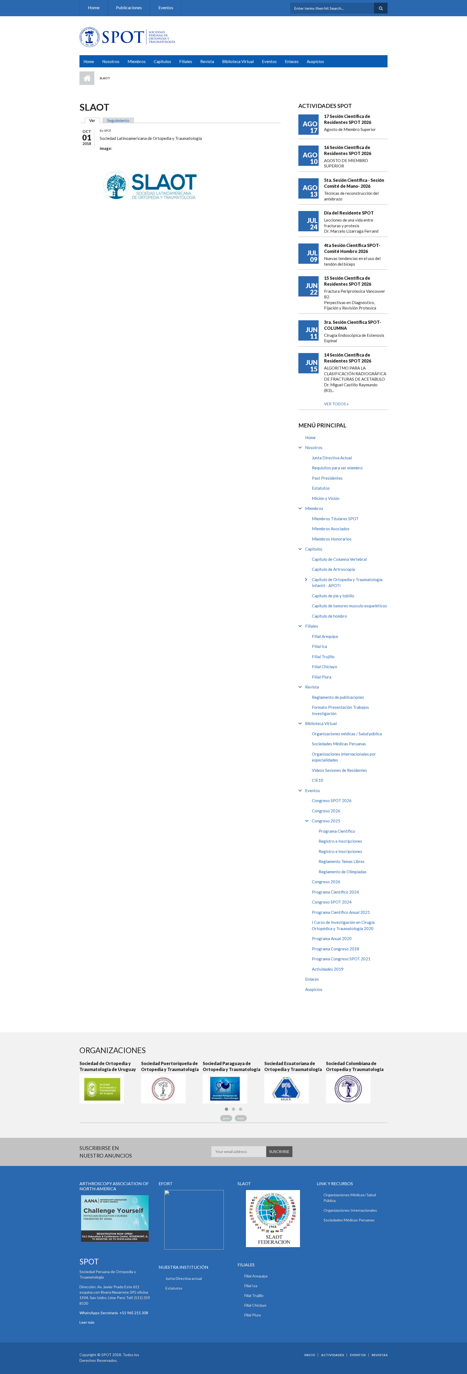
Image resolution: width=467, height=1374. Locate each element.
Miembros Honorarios (332, 538)
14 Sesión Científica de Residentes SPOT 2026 (347, 357)
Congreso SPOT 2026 (332, 800)
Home (93, 7)
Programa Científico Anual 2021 (341, 912)
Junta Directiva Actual (332, 457)
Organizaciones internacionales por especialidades (344, 757)
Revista (207, 61)
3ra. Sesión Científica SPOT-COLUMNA (352, 325)
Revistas (380, 1355)
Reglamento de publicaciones (338, 697)
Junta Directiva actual (183, 1278)
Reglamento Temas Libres (342, 861)
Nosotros (110, 61)
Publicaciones (129, 7)
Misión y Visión (325, 498)
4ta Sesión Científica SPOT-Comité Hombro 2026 (352, 248)
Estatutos (321, 488)
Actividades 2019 (327, 969)
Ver (94, 120)
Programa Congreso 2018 (335, 948)
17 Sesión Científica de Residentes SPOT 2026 (347, 119)
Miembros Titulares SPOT (335, 518)
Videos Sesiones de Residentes (339, 770)
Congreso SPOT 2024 (332, 901)
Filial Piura (321, 676)
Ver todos (335, 403)
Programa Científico (337, 831)
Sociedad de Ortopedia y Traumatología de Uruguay (107, 1066)
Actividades (332, 1355)
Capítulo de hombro (329, 616)
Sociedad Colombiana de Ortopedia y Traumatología (354, 1066)
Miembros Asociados (330, 528)
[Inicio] (127, 36)
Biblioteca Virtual (238, 61)
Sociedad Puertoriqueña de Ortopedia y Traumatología (170, 1066)
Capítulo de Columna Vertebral (339, 559)
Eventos (165, 7)
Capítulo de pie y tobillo (333, 595)
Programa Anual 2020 (332, 938)
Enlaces (292, 61)
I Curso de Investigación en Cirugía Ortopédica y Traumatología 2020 (343, 925)
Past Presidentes (327, 478)
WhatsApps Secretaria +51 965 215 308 (113, 1312)
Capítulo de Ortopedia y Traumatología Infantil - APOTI (347, 582)
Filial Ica (319, 646)
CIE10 (317, 780)
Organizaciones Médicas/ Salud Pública (349, 1197)
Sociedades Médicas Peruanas (339, 743)
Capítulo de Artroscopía (333, 569)
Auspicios (315, 61)
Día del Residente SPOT (349, 212)
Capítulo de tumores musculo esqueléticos (349, 605)
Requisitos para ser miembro (337, 467)
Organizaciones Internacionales (350, 1210)
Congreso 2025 (326, 820)
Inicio (86, 78)
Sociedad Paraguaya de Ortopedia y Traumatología (231, 1066)
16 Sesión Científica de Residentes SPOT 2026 (347, 150)
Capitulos (162, 61)
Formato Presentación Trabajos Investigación (340, 710)
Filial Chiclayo (324, 666)
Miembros (137, 61)
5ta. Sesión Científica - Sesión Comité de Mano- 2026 (354, 183)
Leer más (87, 1322)
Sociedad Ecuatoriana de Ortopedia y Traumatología (293, 1066)
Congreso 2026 (326, 810)
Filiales (185, 61)
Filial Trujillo (323, 656)
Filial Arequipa (325, 636)
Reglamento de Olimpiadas (342, 871)
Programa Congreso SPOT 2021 (341, 958)
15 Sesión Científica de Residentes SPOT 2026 (347, 280)
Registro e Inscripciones (340, 841)
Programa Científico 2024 (335, 891)
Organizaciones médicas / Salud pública (347, 733)
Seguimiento (118, 120)
